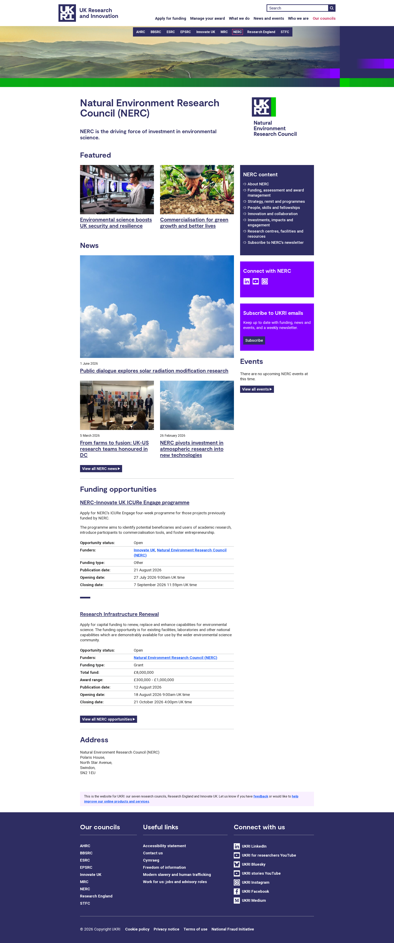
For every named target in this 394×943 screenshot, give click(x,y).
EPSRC (185, 32)
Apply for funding (170, 18)
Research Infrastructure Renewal (119, 614)
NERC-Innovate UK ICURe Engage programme (134, 502)
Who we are (298, 18)
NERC (237, 32)
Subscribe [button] (254, 340)
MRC (224, 32)
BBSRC (156, 32)
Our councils (324, 18)
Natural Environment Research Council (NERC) (175, 657)
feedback (260, 796)
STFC (285, 32)
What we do (239, 18)
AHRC (140, 32)
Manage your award (207, 18)
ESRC (171, 32)
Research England (261, 32)
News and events (269, 18)
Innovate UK (205, 32)
